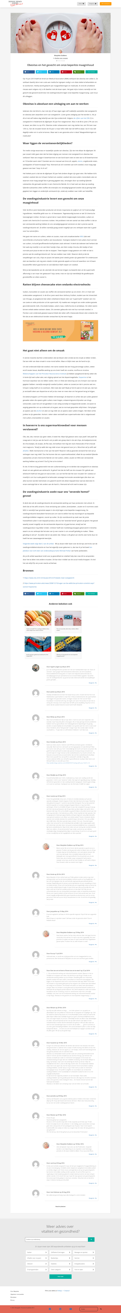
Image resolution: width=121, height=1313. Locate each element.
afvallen (26, 451)
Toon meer (60, 1276)
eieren (80, 161)
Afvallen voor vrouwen (61, 58)
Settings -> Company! (63, 1290)
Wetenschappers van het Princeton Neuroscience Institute (44, 374)
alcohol (39, 411)
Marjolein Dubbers (60, 55)
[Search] (91, 1239)
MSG (82, 236)
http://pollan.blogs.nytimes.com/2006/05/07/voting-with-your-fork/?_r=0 (68, 763)
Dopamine (82, 377)
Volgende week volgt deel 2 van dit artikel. (38, 544)
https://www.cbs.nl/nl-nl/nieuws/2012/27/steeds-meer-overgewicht (49, 578)
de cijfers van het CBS (81, 118)
